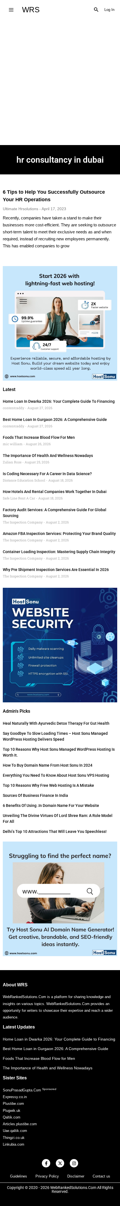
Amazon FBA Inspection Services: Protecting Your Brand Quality (59, 533)
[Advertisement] (60, 82)
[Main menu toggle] (11, 9)
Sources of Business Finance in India (35, 795)
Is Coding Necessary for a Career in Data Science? (47, 473)
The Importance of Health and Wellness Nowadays (48, 455)
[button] (96, 9)
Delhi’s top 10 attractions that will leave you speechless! (55, 831)
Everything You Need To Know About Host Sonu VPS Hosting (56, 775)
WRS (31, 9)
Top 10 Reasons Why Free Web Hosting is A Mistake (48, 785)
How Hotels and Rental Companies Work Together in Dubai (55, 491)
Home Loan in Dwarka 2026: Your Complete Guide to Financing (59, 401)
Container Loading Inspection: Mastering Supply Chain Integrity (59, 551)
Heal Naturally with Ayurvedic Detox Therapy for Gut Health (56, 723)
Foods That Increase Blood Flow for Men (39, 437)
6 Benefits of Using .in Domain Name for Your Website (51, 805)
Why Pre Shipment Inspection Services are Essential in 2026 (56, 569)
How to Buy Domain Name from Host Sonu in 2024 (47, 765)
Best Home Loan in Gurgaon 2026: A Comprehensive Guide (55, 419)
